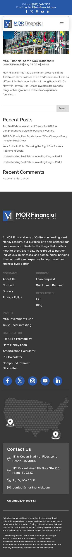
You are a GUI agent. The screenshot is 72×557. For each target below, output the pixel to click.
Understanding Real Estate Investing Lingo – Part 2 (32, 156)
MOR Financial (14, 64)
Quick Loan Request (50, 285)
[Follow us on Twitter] (31, 11)
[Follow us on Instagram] (37, 11)
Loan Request (45, 279)
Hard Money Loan (15, 345)
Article (45, 64)
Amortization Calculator (19, 351)
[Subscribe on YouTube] (42, 11)
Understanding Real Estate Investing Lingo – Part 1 (32, 162)
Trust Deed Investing (17, 325)
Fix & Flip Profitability (17, 339)
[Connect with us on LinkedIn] (48, 11)
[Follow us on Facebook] (26, 11)
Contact (8, 285)
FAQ (39, 299)
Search (63, 108)
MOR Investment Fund (18, 319)
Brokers (8, 291)
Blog (39, 305)
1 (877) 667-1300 (40, 4)
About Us (9, 279)
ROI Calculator (12, 357)
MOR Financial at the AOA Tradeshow (28, 61)
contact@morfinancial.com (31, 487)
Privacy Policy (12, 297)
